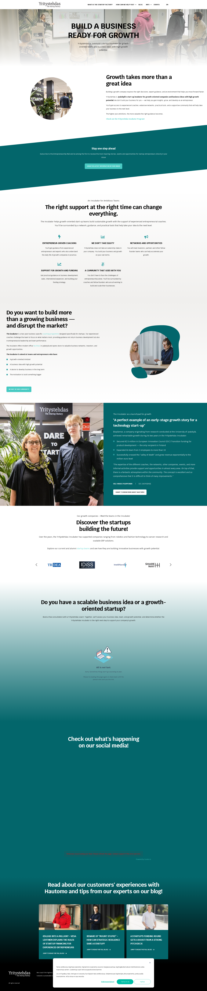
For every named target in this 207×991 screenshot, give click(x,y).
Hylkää (142, 982)
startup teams (83, 548)
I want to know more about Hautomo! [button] (129, 492)
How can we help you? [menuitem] (125, 5)
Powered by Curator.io (143, 859)
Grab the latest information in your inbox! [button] (103, 166)
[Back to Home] (49, 4)
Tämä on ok (125, 982)
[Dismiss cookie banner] (150, 963)
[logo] (19, 974)
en (167, 5)
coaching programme (51, 334)
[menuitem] (101, 4)
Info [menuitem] (147, 5)
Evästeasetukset (107, 982)
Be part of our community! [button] (19, 389)
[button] (36, 564)
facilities (37, 346)
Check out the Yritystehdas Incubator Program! (125, 119)
